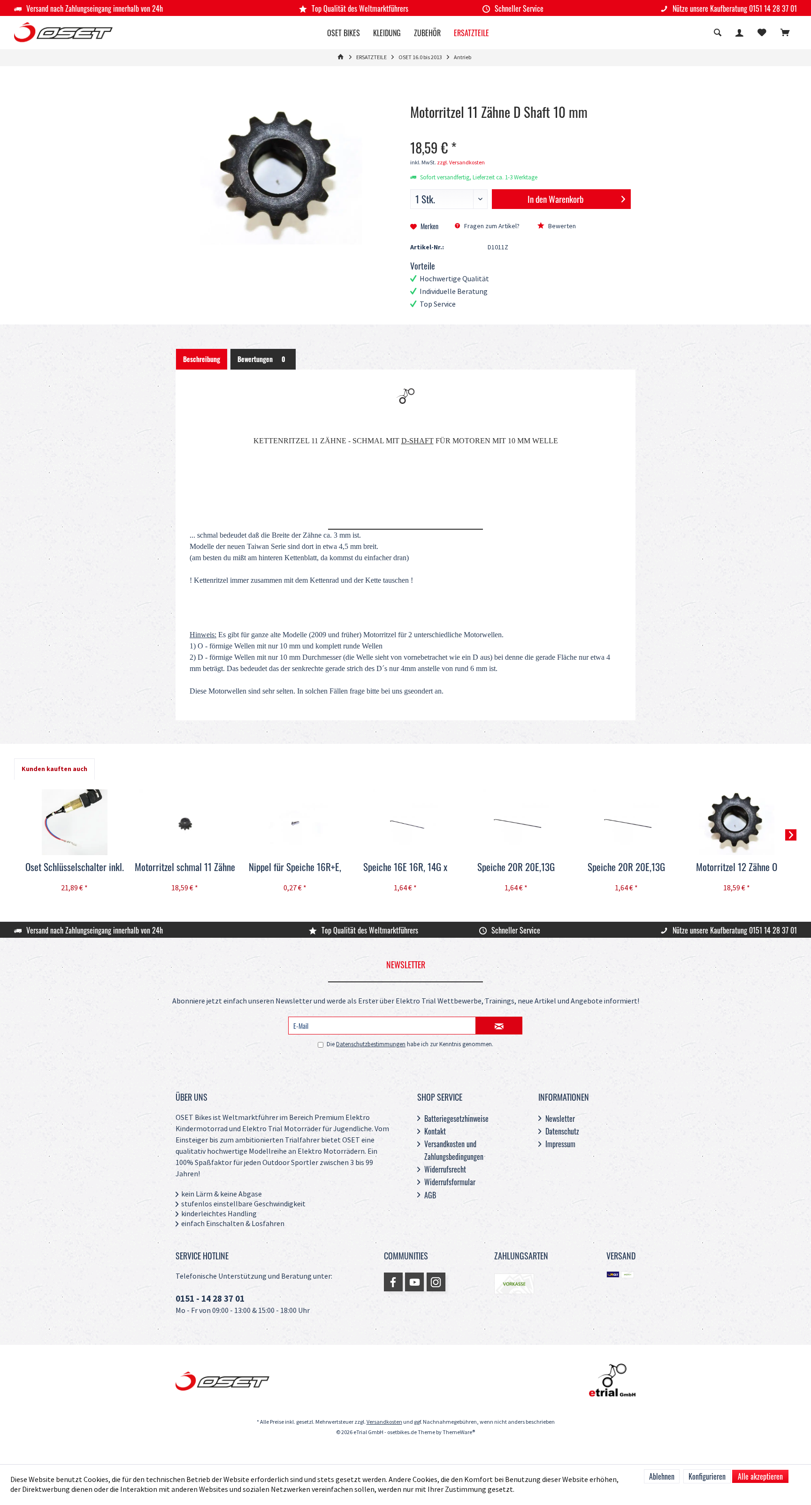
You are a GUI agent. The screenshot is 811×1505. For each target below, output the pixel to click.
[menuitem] (785, 34)
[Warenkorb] (785, 33)
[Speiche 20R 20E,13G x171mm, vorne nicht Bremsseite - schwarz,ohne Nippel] (516, 822)
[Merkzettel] (761, 33)
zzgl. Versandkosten (461, 162)
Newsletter (560, 1118)
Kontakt (435, 1131)
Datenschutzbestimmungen (371, 1044)
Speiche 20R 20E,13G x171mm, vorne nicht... (516, 867)
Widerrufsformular (449, 1182)
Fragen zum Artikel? (491, 226)
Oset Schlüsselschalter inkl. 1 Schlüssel (74, 867)
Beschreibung (201, 359)
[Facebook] (393, 1282)
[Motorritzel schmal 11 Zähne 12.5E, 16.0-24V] (184, 822)
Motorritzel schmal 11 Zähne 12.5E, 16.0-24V (185, 867)
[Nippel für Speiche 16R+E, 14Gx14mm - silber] (295, 822)
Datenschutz (562, 1131)
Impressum (560, 1144)
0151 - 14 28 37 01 (210, 1299)
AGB (430, 1195)
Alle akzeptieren (760, 1476)
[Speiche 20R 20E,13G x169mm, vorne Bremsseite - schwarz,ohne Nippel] (626, 822)
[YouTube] (414, 1282)
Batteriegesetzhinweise (456, 1118)
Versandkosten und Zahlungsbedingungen (453, 1150)
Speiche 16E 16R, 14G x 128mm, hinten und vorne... (405, 867)
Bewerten (561, 226)
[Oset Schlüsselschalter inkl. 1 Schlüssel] (74, 822)
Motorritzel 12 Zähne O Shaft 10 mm (736, 867)
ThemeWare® (459, 1432)
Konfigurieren (707, 1476)
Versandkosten (384, 1422)
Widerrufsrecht (445, 1169)
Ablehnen (661, 1476)
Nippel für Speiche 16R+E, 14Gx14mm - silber (295, 867)
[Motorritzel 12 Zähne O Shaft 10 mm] (736, 822)
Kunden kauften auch (54, 769)
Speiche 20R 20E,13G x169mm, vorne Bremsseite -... (626, 867)
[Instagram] (436, 1282)
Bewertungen (261, 359)
